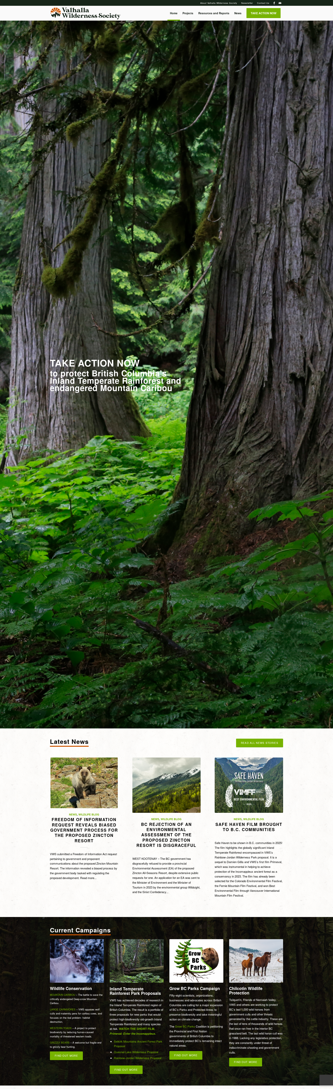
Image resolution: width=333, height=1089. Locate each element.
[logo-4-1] (85, 13)
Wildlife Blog (88, 814)
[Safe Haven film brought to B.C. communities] (249, 785)
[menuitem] (218, 3)
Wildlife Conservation (71, 988)
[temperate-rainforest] (137, 961)
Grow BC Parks (185, 1026)
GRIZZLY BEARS (60, 1042)
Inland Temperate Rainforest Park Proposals (135, 991)
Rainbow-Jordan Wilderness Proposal (137, 1058)
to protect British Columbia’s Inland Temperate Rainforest (108, 376)
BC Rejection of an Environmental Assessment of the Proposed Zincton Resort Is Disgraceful (166, 834)
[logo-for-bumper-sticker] (196, 961)
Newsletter (247, 2)
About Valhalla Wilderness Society (218, 2)
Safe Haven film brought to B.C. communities (248, 826)
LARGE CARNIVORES (63, 1009)
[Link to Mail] (280, 3)
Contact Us (263, 2)
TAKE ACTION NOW (95, 362)
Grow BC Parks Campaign (194, 988)
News (73, 814)
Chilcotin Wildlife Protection (245, 990)
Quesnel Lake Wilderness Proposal (136, 1052)
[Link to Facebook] (274, 3)
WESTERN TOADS (61, 1028)
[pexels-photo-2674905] (256, 961)
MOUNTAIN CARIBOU (62, 995)
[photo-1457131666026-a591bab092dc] (77, 961)
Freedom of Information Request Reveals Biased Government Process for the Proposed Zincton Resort (84, 829)
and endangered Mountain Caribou (115, 384)
